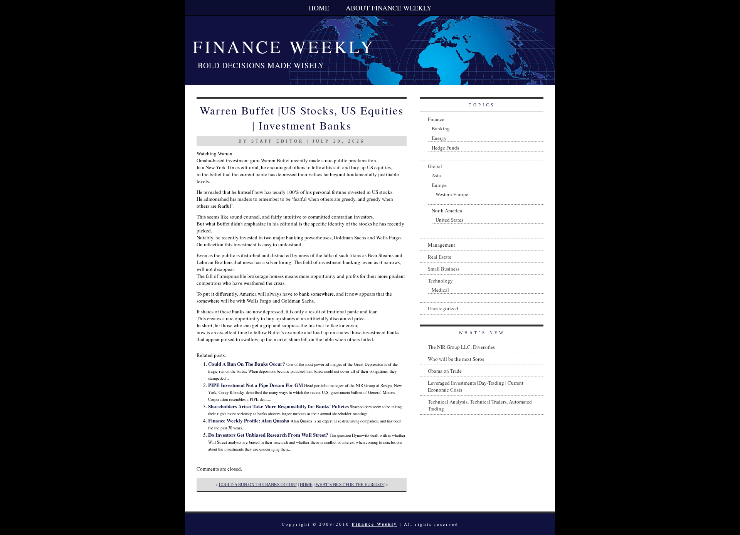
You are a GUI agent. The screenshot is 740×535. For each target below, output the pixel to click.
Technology (440, 280)
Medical (440, 289)
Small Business (443, 268)
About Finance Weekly (389, 7)
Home (319, 7)
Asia (436, 175)
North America (447, 210)
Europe (439, 185)
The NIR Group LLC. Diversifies (461, 346)
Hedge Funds (445, 147)
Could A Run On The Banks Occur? (246, 363)
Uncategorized (443, 308)
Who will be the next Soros (456, 358)
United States (449, 219)
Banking (441, 128)
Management (441, 244)
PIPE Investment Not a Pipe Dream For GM (255, 385)
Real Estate (439, 256)
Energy (439, 138)
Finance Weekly (284, 46)
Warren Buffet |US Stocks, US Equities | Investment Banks (302, 118)
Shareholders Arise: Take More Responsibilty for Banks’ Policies (278, 406)
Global (435, 166)
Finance (436, 119)
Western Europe (452, 194)
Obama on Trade (445, 370)
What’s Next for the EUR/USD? (350, 484)
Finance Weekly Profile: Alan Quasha (248, 420)
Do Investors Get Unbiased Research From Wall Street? (268, 434)
